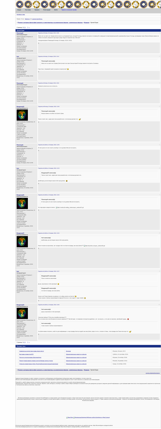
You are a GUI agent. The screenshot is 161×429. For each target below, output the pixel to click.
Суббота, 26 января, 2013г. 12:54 (51, 233)
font (18, 56)
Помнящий (20, 33)
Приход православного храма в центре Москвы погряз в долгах (36, 360)
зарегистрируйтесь (37, 19)
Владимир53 (20, 106)
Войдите (27, 19)
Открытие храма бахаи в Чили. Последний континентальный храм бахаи (38, 364)
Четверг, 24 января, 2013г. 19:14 (51, 56)
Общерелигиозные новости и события (76, 354)
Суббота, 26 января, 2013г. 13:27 (51, 271)
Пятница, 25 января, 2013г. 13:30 (51, 106)
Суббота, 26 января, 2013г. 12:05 (51, 144)
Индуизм (68, 351)
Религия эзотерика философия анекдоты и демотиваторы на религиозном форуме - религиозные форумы (50, 22)
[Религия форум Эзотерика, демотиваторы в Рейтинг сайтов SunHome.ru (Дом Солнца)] (91, 417)
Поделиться (41, 33)
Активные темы (21, 14)
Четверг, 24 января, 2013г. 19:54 (51, 83)
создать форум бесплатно (153, 373)
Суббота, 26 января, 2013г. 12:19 (51, 168)
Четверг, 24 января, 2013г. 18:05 (51, 33)
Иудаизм (86, 22)
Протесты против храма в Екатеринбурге (30, 357)
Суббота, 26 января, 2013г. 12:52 (51, 194)
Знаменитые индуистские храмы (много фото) (31, 351)
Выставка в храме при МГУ (26, 354)
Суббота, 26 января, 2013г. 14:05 (51, 304)
